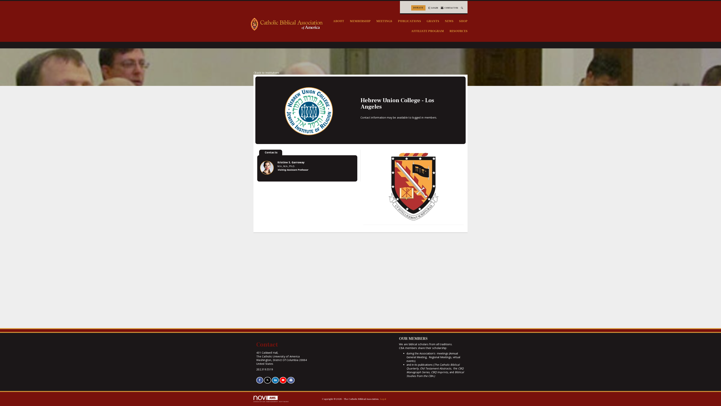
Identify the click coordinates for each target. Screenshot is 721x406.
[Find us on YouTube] (283, 380)
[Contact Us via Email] (291, 380)
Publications (409, 21)
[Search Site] (462, 8)
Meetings (384, 21)
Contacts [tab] (271, 152)
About (338, 21)
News (449, 21)
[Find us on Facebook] (259, 380)
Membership (360, 21)
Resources (458, 31)
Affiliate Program (427, 31)
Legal (383, 399)
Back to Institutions (267, 72)
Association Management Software (271, 401)
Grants (433, 21)
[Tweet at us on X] (267, 380)
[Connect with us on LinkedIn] (275, 380)
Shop (463, 21)
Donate (418, 7)
